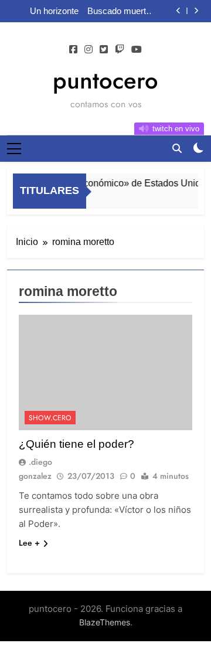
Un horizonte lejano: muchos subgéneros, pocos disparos (49, 11)
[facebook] (73, 50)
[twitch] (119, 50)
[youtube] (136, 50)
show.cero (50, 418)
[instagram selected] (88, 50)
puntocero (105, 80)
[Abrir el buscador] (177, 148)
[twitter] (103, 50)
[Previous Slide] (178, 11)
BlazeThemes (104, 622)
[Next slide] (196, 11)
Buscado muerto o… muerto (119, 11)
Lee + (29, 543)
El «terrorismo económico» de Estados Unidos (113, 183)
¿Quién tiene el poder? (76, 444)
